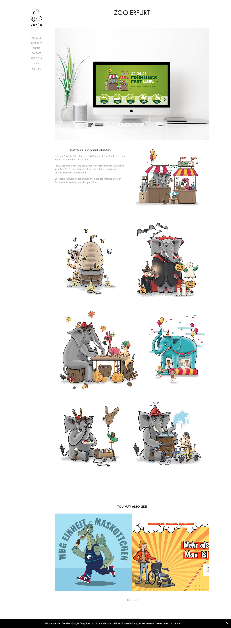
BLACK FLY (36, 42)
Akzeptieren (162, 623)
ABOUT (36, 48)
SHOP (36, 63)
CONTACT (36, 53)
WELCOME (36, 37)
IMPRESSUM (36, 58)
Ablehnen (176, 623)
